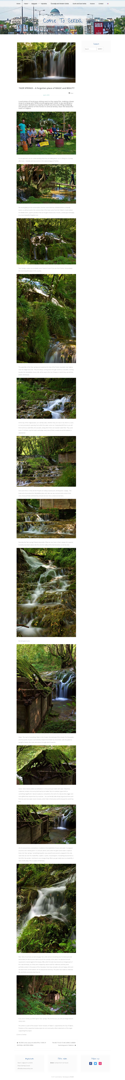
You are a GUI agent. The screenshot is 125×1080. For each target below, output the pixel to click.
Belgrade (34, 3)
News (26, 3)
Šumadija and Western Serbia (60, 3)
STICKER (72, 1077)
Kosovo (92, 3)
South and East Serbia (79, 3)
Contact (101, 3)
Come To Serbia (62, 21)
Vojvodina (44, 3)
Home (18, 3)
